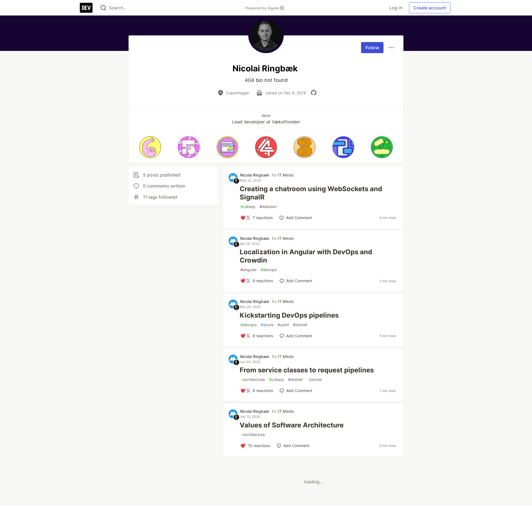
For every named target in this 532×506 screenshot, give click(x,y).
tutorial (314, 379)
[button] (150, 147)
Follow (372, 47)
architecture (253, 379)
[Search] (103, 8)
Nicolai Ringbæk (254, 175)
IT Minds (286, 175)
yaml (283, 324)
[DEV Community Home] (86, 7)
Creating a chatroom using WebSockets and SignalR (311, 193)
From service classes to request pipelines (307, 370)
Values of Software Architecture (292, 425)
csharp (248, 206)
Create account (429, 8)
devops (269, 269)
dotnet (300, 324)
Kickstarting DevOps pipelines (289, 315)
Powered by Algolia (262, 8)
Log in (395, 8)
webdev (268, 206)
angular (249, 269)
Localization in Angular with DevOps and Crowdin (306, 256)
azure (267, 324)
